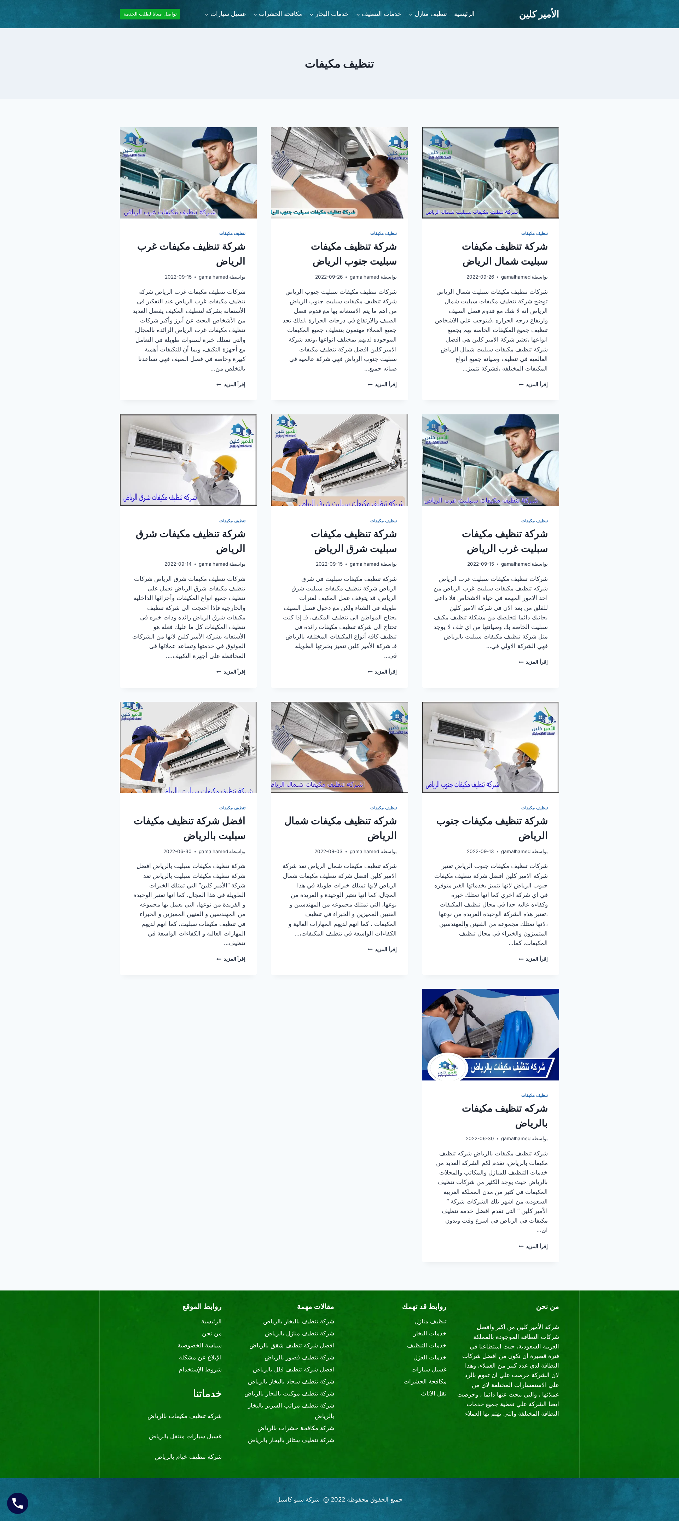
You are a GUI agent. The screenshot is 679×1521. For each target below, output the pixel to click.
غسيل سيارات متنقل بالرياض (185, 1436)
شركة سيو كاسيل (298, 1499)
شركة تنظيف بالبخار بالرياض (298, 1321)
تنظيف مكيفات (534, 233)
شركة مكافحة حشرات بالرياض (295, 1428)
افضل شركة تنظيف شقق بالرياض (291, 1345)
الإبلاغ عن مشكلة (200, 1357)
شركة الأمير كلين (538, 1326)
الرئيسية (464, 13)
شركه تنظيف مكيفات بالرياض (184, 1416)
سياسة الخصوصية (200, 1345)
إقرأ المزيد (533, 384)
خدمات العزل (430, 1357)
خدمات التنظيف (427, 1345)
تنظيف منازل (430, 1321)
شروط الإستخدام (200, 1369)
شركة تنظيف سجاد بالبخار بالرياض (291, 1381)
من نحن (212, 1333)
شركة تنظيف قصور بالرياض (299, 1357)
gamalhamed (515, 277)
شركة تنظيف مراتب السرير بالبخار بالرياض (291, 1411)
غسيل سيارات (429, 1369)
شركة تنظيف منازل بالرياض (299, 1333)
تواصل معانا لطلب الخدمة (150, 14)
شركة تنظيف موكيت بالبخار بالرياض (289, 1393)
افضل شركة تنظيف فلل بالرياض (293, 1369)
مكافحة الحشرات (425, 1381)
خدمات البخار (430, 1333)
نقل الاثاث (434, 1393)
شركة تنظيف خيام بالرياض (188, 1456)
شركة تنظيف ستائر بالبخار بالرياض (291, 1440)
